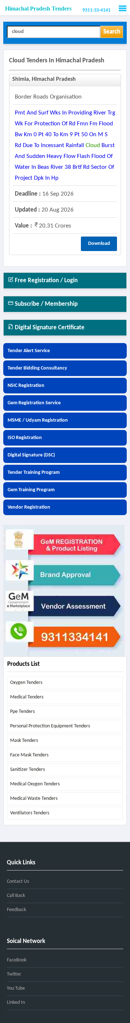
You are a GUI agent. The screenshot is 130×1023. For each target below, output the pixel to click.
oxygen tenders (26, 682)
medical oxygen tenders (35, 784)
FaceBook (16, 960)
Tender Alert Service (29, 351)
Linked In (16, 1002)
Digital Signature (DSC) (31, 455)
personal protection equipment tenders (50, 726)
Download (99, 243)
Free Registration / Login (45, 280)
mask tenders (24, 740)
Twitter (14, 974)
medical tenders (26, 697)
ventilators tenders (29, 813)
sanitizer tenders (27, 769)
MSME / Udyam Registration (38, 420)
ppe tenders (22, 711)
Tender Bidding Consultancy (37, 368)
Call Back (16, 895)
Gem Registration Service (34, 403)
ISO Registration (25, 437)
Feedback (16, 910)
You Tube (16, 988)
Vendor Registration (29, 507)
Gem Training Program (31, 490)
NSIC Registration (26, 385)
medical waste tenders (33, 798)
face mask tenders (29, 755)
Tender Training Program (34, 472)
